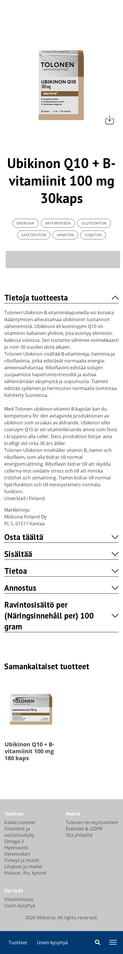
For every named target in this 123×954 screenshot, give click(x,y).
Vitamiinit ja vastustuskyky (19, 832)
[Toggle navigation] (113, 942)
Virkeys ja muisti (21, 860)
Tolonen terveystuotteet (92, 822)
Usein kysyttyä (52, 942)
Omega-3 (14, 841)
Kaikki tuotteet (19, 822)
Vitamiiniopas (19, 899)
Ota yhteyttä (79, 835)
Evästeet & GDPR (84, 829)
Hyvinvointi (16, 847)
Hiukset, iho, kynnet (25, 873)
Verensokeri (17, 854)
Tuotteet (18, 942)
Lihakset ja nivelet (23, 866)
